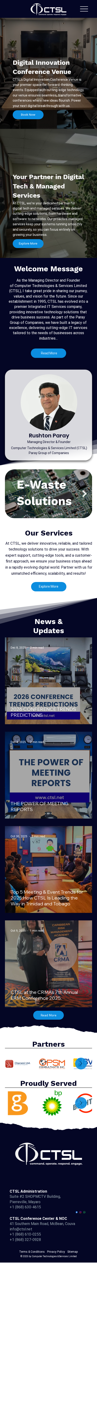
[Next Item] (84, 494)
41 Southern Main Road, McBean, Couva (42, 1223)
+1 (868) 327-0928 (25, 1239)
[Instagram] (80, 1212)
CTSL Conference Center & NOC (38, 1218)
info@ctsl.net (21, 1229)
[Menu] (84, 9)
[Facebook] (76, 1212)
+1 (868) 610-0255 (25, 1234)
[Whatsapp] (84, 1212)
